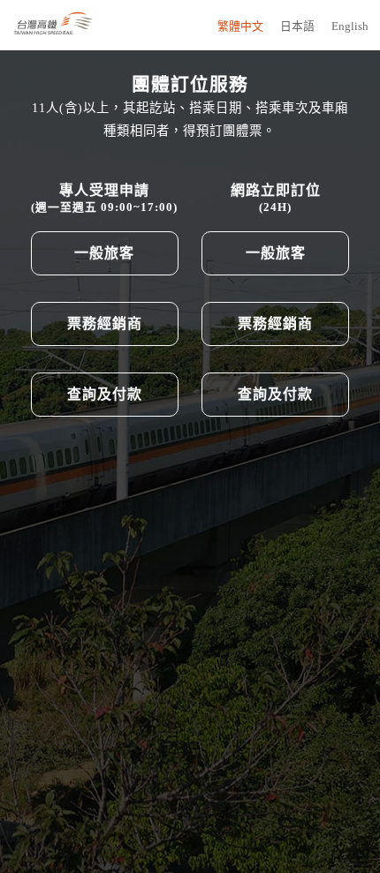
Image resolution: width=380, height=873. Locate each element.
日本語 (297, 26)
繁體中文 (240, 26)
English (350, 26)
